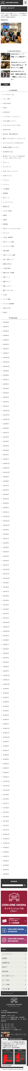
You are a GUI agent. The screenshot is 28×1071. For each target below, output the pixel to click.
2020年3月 (6, 662)
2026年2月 (6, 348)
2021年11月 (6, 574)
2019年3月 (6, 715)
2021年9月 (6, 582)
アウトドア (6, 233)
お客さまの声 (6, 308)
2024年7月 (6, 432)
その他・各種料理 (8, 237)
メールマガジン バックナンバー (11, 116)
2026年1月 (6, 353)
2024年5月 (6, 441)
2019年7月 (6, 697)
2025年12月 (6, 357)
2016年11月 (6, 838)
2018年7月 (6, 750)
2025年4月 (6, 393)
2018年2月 (6, 772)
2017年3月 (6, 821)
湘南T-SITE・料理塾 (8, 272)
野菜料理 (5, 224)
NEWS (5, 107)
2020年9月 (6, 635)
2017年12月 (6, 781)
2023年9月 (6, 476)
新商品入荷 (21, 71)
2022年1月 (6, 565)
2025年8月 (6, 375)
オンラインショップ (7, 993)
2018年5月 (6, 759)
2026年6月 (6, 331)
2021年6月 (6, 596)
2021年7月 (6, 591)
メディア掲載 (6, 299)
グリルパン (6, 180)
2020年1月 (6, 671)
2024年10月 (6, 419)
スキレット (6, 162)
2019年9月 (6, 688)
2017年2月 (6, 825)
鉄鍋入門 (4, 967)
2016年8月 (6, 852)
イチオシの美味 (7, 211)
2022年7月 (6, 538)
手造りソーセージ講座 (9, 255)
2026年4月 (6, 340)
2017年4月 (6, 816)
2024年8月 (6, 428)
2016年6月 (6, 861)
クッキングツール (8, 202)
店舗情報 (4, 958)
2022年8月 (6, 534)
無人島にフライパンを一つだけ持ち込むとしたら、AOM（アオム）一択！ (14, 157)
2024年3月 (6, 450)
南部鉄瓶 (5, 193)
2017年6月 (6, 807)
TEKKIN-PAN (6, 129)
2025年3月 (6, 397)
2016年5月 (6, 865)
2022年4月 (6, 551)
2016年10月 (6, 843)
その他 (5, 295)
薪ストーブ (21, 54)
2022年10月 (6, 525)
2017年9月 (6, 794)
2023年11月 (6, 468)
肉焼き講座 (6, 250)
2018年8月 (6, 746)
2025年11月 (6, 362)
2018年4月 (6, 763)
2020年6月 (6, 649)
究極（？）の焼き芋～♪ (19, 57)
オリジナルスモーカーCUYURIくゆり (13, 143)
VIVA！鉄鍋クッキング (12, 13)
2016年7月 (6, 856)
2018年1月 (6, 777)
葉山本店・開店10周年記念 (10, 134)
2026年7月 (6, 326)
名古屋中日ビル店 (8, 151)
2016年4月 (6, 869)
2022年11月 (6, 521)
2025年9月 (6, 370)
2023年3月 (6, 503)
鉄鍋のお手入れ (7, 264)
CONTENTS (6, 112)
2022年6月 (6, 543)
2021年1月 (6, 618)
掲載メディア (6, 281)
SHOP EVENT (22, 62)
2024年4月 (6, 446)
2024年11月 (6, 415)
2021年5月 (6, 600)
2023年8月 (6, 481)
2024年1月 (6, 459)
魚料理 (5, 219)
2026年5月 (6, 335)
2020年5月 (6, 653)
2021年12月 (6, 569)
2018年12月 (6, 728)
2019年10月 (6, 684)
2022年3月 (6, 556)
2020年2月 (6, 666)
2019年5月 (6, 706)
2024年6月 (6, 437)
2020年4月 (6, 657)
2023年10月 (6, 472)
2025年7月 (6, 379)
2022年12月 (6, 516)
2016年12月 (6, 834)
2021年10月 (6, 578)
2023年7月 (6, 485)
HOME (4, 949)
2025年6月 (6, 384)
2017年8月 (6, 799)
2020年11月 (6, 627)
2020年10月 (6, 631)
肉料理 (5, 215)
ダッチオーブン (7, 166)
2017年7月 (6, 803)
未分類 (5, 312)
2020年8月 (6, 640)
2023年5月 (6, 494)
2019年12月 (6, 675)
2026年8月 (6, 322)
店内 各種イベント (8, 259)
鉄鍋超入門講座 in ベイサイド (11, 147)
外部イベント (6, 277)
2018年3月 (6, 768)
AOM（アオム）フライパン (10, 171)
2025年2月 (6, 401)
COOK (2, 13)
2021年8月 (6, 587)
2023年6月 (6, 490)
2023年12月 (6, 463)
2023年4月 (6, 499)
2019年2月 (6, 719)
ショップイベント (7, 954)
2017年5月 (6, 812)
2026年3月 (6, 344)
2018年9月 (6, 741)
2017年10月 (6, 790)
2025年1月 (6, 406)
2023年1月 (6, 512)
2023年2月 (6, 507)
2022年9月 (6, 529)
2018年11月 (6, 732)
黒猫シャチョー (7, 286)
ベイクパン (6, 184)
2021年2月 (6, 613)
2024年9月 (6, 423)
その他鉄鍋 (6, 189)
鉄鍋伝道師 (5, 971)
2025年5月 (6, 388)
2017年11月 (6, 785)
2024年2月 (6, 454)
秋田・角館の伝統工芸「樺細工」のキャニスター (18, 76)
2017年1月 (6, 830)
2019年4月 (6, 710)
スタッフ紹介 (6, 99)
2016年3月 (6, 874)
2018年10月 (6, 737)
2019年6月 (6, 702)
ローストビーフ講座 (8, 246)
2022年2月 (6, 560)
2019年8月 (6, 693)
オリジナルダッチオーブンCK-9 (11, 125)
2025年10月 (6, 366)
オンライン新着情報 (8, 303)
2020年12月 (6, 622)
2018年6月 (6, 755)
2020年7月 (6, 644)
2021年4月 (6, 604)
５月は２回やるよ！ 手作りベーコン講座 (19, 66)
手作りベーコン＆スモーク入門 (11, 228)
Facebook (4, 989)
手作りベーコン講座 (8, 242)
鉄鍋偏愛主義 (5, 962)
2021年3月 (6, 609)
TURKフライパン (7, 175)
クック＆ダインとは (8, 94)
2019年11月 (6, 679)
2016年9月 (6, 847)
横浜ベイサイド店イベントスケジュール (14, 138)
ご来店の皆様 (6, 268)
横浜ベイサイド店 (8, 290)
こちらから (13, 1027)
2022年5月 (6, 547)
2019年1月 (6, 724)
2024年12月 (6, 410)
